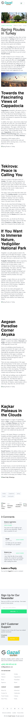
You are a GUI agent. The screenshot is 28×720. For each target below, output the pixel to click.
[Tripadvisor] (18, 708)
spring (18, 493)
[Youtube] (14, 708)
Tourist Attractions (6, 25)
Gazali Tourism (11, 716)
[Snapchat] (7, 708)
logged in (10, 571)
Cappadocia (11, 493)
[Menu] (26, 3)
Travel (3, 496)
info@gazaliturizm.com (7, 667)
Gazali (24, 25)
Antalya (4, 493)
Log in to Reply (8, 525)
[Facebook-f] (3, 708)
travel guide (10, 496)
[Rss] (22, 708)
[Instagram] (11, 708)
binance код (8, 552)
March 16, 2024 (17, 25)
